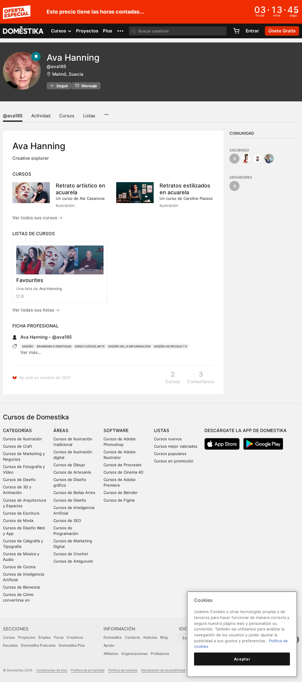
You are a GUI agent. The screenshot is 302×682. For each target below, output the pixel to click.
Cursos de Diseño (19, 479)
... (106, 112)
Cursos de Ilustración (22, 438)
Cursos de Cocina (19, 566)
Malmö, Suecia (67, 74)
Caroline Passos (198, 198)
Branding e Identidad (54, 346)
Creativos (75, 637)
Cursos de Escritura (21, 513)
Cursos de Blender (121, 492)
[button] (120, 31)
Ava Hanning (50, 288)
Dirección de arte (90, 346)
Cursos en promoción (173, 461)
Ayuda (109, 645)
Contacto (132, 637)
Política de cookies (122, 670)
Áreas (60, 430)
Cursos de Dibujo (69, 464)
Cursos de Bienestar (21, 587)
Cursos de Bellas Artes (74, 492)
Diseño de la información (129, 346)
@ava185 (12, 115)
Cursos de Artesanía (72, 472)
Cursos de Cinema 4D (123, 472)
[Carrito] (236, 31)
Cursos (66, 115)
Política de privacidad (87, 670)
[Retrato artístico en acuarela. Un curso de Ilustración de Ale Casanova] (31, 192)
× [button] (296, 11)
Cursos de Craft (17, 446)
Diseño (27, 346)
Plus (107, 31)
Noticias (150, 637)
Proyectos (87, 31)
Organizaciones (134, 653)
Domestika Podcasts (38, 645)
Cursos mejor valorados (175, 446)
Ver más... (30, 352)
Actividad (40, 115)
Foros (58, 637)
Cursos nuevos (168, 438)
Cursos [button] (59, 31)
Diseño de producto (170, 346)
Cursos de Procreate (123, 464)
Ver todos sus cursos (35, 217)
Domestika (113, 637)
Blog (164, 637)
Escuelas (10, 645)
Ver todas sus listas (33, 310)
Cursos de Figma (119, 500)
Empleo (44, 637)
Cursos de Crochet (70, 553)
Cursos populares (170, 453)
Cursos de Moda (18, 520)
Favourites (29, 280)
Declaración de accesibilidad (163, 670)
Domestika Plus (72, 645)
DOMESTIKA (23, 31)
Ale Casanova (92, 198)
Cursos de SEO (67, 520)
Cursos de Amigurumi (73, 561)
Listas (89, 115)
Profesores (160, 653)
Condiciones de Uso (51, 670)
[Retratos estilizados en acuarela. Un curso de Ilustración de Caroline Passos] (135, 192)
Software (116, 430)
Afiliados (111, 653)
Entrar (252, 31)
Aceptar (242, 659)
